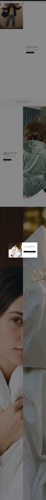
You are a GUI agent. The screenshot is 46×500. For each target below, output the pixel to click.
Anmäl (29, 251)
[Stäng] (36, 243)
